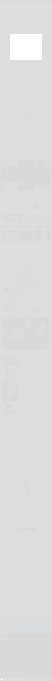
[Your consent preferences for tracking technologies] (2, 679)
